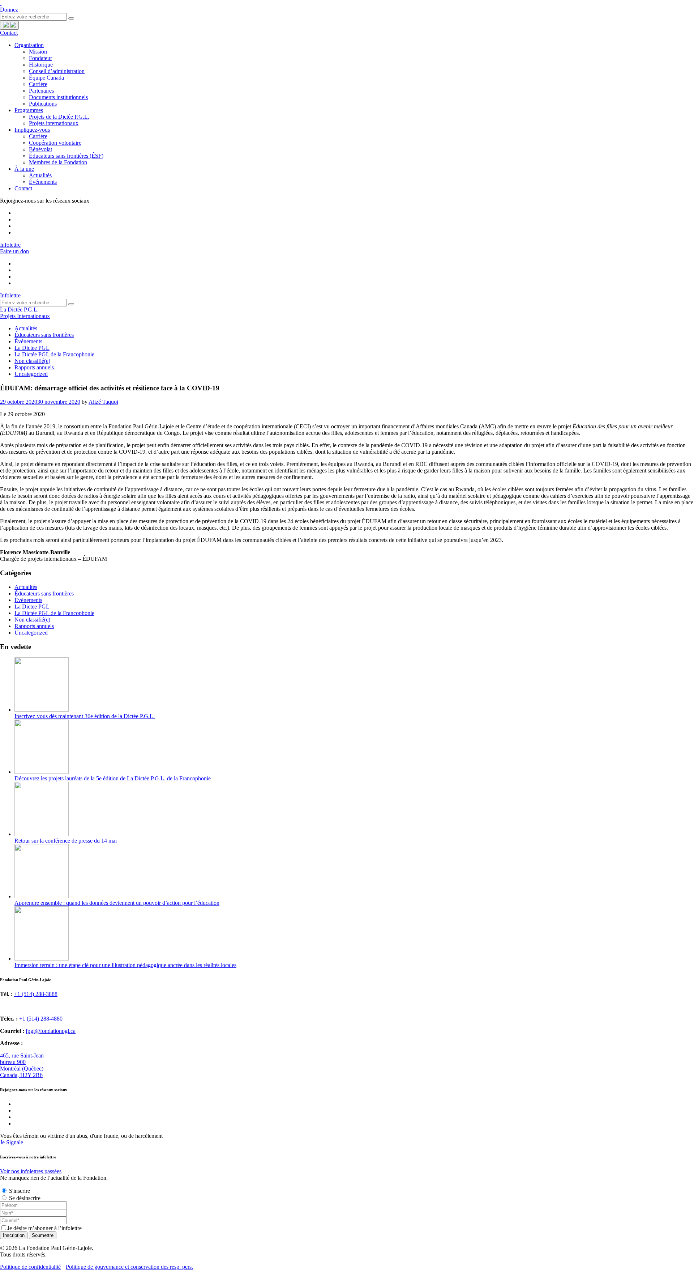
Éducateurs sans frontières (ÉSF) (66, 156)
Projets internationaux (53, 123)
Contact (9, 33)
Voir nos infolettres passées (30, 1171)
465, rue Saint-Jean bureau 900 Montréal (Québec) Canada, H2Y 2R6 (22, 1065)
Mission (38, 51)
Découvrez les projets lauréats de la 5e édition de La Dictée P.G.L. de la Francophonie (112, 778)
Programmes (28, 110)
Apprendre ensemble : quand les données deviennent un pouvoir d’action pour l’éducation (116, 903)
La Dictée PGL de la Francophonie (54, 354)
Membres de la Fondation (58, 162)
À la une (24, 169)
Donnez (9, 10)
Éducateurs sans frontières (44, 335)
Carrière (38, 84)
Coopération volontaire (55, 143)
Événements (43, 182)
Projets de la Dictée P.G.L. (59, 117)
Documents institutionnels (58, 97)
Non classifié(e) (32, 361)
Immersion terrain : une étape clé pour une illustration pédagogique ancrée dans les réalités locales (125, 965)
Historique (41, 65)
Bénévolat (40, 149)
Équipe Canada (46, 78)
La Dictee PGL (32, 348)
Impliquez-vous (32, 130)
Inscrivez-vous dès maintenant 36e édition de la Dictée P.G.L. (84, 716)
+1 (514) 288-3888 (35, 994)
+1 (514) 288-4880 (41, 1019)
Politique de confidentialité (30, 1267)
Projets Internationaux (25, 316)
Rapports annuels (34, 367)
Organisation (29, 45)
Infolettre (10, 245)
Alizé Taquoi (103, 402)
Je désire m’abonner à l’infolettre (44, 1228)
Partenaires (41, 91)
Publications (43, 104)
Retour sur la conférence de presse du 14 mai (65, 841)
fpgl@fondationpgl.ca (51, 1031)
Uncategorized (31, 374)
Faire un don (14, 251)
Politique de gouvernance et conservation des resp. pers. (129, 1267)
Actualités (40, 175)
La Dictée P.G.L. (19, 309)
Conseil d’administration (57, 71)
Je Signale (11, 1142)
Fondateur (40, 58)
